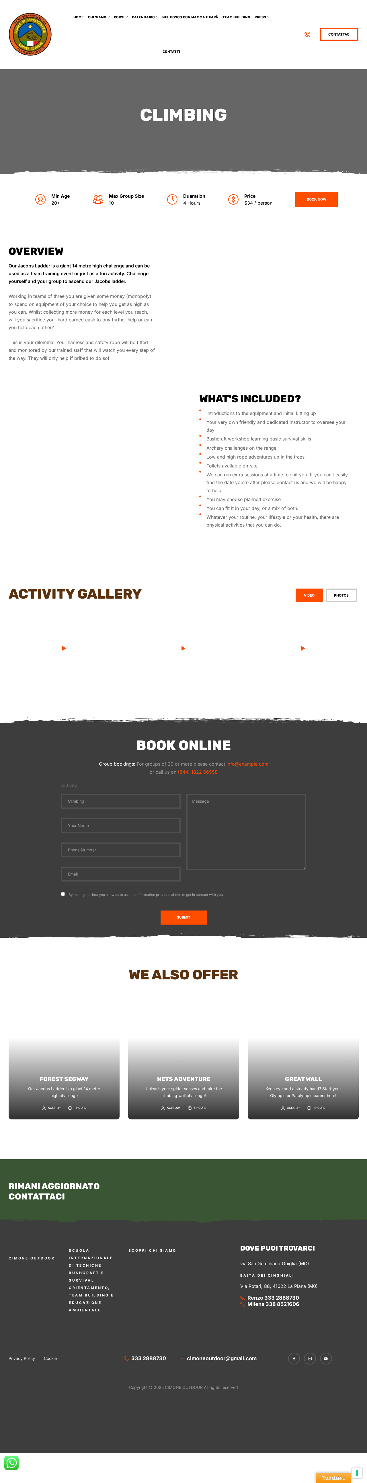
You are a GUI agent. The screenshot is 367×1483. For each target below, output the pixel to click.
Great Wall (303, 1079)
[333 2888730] (308, 34)
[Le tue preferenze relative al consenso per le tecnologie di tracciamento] (357, 1473)
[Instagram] (310, 1359)
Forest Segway (64, 1079)
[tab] (309, 595)
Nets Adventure (183, 1079)
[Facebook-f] (294, 1359)
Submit (183, 917)
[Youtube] (326, 1359)
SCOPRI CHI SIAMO (152, 1250)
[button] (63, 648)
